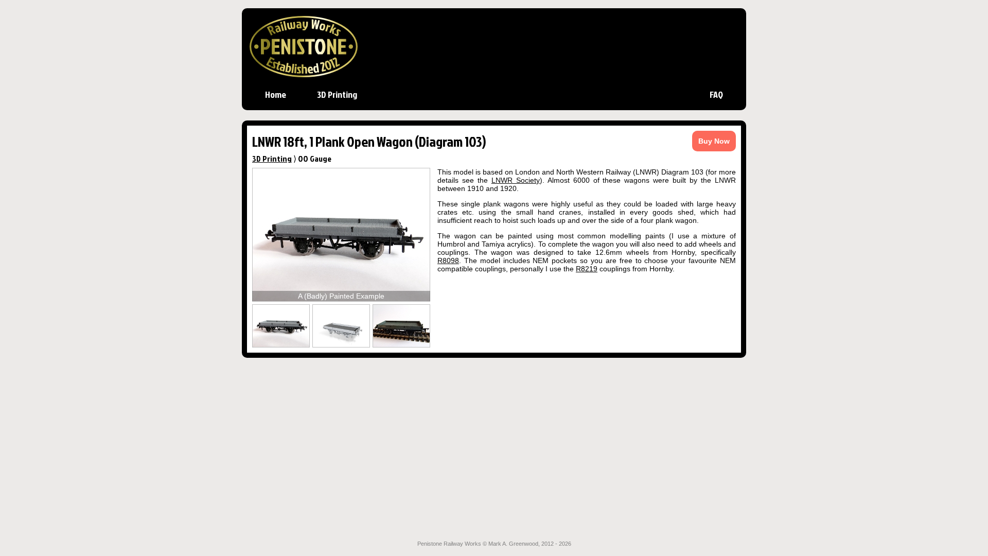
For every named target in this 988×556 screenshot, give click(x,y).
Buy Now (714, 141)
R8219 (586, 269)
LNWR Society (515, 180)
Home (275, 94)
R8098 (448, 260)
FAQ (716, 94)
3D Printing (337, 94)
